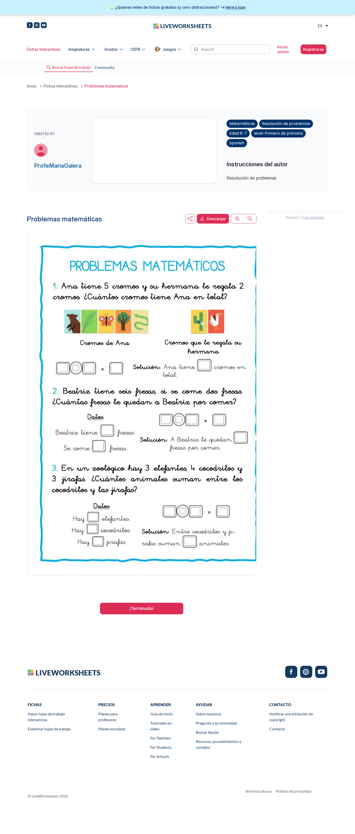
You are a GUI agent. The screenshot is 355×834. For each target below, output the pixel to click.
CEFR (135, 49)
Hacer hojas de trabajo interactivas (46, 716)
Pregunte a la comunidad (216, 723)
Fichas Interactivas (43, 49)
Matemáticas (242, 123)
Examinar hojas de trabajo (49, 728)
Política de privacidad (293, 791)
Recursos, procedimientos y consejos (218, 744)
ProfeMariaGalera (57, 165)
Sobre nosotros (208, 713)
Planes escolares (112, 728)
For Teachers (160, 738)
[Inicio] (182, 25)
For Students (160, 747)
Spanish (236, 143)
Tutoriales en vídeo (161, 726)
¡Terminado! (142, 608)
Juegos (169, 49)
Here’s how (235, 7)
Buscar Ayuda (207, 732)
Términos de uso (258, 791)
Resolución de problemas (286, 123)
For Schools (159, 756)
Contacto (277, 728)
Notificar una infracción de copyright (291, 716)
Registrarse (313, 49)
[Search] (196, 49)
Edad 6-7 (238, 133)
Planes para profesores (108, 716)
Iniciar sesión (283, 49)
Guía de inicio (161, 713)
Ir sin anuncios (313, 217)
